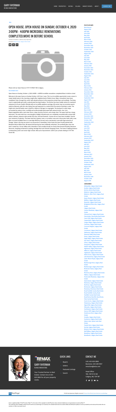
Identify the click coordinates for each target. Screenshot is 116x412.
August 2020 (87, 166)
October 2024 (88, 72)
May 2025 (86, 59)
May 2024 (86, 82)
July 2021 (86, 144)
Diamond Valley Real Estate (92, 234)
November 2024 (88, 70)
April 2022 (87, 132)
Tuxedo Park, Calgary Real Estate (93, 325)
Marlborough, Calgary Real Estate (94, 267)
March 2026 (87, 39)
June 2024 (87, 80)
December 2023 (88, 92)
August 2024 (87, 76)
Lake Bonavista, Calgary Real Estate (94, 256)
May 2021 (86, 148)
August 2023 (87, 100)
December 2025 (88, 45)
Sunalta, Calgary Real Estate (92, 317)
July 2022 (86, 126)
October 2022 (88, 120)
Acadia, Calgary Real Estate (92, 188)
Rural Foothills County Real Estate (93, 291)
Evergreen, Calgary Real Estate (93, 244)
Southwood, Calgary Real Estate (93, 309)
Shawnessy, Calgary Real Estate (93, 303)
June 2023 (87, 104)
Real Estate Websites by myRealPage (99, 393)
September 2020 (89, 164)
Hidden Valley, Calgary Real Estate (94, 246)
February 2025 (88, 63)
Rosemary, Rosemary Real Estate (93, 289)
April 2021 (87, 150)
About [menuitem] (97, 6)
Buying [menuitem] (70, 6)
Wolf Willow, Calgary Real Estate (93, 331)
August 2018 (87, 180)
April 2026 (87, 37)
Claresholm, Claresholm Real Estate (94, 216)
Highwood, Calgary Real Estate (93, 248)
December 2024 (88, 68)
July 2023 (86, 102)
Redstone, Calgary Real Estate (93, 283)
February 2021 (88, 154)
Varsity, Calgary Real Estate (92, 327)
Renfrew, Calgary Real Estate (92, 285)
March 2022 (87, 134)
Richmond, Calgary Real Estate (93, 287)
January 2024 (88, 90)
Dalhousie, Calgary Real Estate (93, 232)
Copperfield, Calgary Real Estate (93, 220)
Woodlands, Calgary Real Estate (93, 335)
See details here (13, 90)
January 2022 (88, 138)
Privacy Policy (87, 393)
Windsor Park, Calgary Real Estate (94, 329)
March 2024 (87, 86)
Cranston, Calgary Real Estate (92, 224)
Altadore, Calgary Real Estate (92, 192)
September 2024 (89, 74)
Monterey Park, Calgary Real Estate (94, 273)
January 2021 (87, 156)
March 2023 (87, 110)
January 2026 (88, 43)
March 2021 (87, 152)
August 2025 (87, 53)
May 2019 (86, 170)
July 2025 (86, 55)
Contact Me (106, 6)
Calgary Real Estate (89, 208)
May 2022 (86, 130)
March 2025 (87, 61)
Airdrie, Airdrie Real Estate (92, 190)
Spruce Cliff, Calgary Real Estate (93, 311)
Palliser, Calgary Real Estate (92, 275)
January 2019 (88, 174)
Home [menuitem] (55, 6)
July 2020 (86, 168)
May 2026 (86, 35)
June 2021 (87, 146)
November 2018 (88, 176)
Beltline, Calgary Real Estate (92, 200)
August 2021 (87, 142)
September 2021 (89, 140)
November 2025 (88, 47)
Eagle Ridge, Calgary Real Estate (93, 238)
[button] (107, 6)
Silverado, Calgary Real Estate (92, 307)
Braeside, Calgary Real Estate (92, 202)
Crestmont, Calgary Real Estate (93, 230)
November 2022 (88, 118)
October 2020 (88, 162)
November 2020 (88, 160)
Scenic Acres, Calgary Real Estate (93, 301)
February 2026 (88, 41)
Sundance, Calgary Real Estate (93, 319)
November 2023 (88, 94)
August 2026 (87, 29)
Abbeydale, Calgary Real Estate (93, 186)
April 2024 (87, 84)
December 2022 (88, 116)
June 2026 (87, 33)
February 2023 (88, 112)
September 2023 (89, 98)
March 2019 (87, 172)
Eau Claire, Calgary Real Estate (93, 240)
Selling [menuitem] (77, 6)
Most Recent (87, 27)
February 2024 (88, 88)
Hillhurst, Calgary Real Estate (92, 250)
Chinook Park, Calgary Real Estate (94, 214)
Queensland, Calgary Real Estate (93, 281)
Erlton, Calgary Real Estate (92, 242)
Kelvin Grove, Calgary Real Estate (22, 41)
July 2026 (86, 31)
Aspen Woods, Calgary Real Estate (94, 198)
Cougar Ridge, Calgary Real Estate (94, 222)
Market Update (87, 6)
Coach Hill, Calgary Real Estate (93, 218)
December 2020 (88, 158)
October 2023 (88, 96)
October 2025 (88, 49)
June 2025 (87, 57)
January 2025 (88, 65)
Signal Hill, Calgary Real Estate (93, 305)
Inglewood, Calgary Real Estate (93, 252)
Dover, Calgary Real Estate (91, 236)
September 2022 (89, 122)
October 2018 (88, 178)
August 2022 (87, 124)
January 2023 (88, 114)
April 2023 (87, 108)
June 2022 (87, 128)
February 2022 (88, 136)
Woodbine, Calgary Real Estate (93, 333)
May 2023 (86, 106)
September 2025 (89, 51)
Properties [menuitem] (62, 6)
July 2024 (86, 78)
